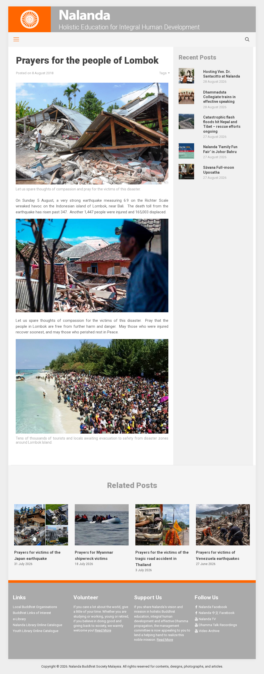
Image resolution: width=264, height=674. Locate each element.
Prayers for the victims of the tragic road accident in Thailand (162, 558)
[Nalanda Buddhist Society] (132, 14)
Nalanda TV (207, 619)
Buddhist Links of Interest (32, 613)
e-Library (19, 619)
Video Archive (208, 631)
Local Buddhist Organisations (35, 607)
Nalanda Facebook (212, 607)
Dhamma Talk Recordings (217, 625)
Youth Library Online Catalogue (35, 631)
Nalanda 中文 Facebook (216, 613)
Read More (103, 630)
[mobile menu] (13, 39)
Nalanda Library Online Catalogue (37, 625)
